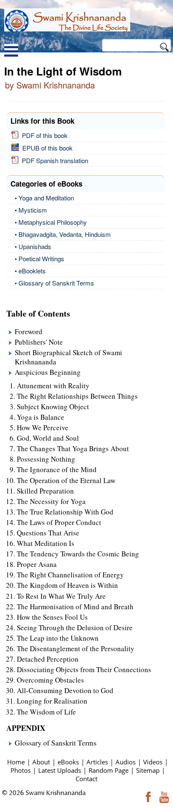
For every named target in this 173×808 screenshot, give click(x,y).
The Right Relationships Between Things (77, 396)
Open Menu (11, 51)
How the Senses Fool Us (52, 617)
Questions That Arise (48, 533)
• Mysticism (31, 209)
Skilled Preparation (45, 491)
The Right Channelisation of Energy (70, 574)
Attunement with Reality (53, 385)
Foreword (28, 331)
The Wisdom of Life (46, 712)
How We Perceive (42, 427)
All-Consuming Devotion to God (65, 690)
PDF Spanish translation (53, 160)
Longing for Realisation (52, 701)
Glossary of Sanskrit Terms (56, 743)
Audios (125, 762)
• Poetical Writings (39, 258)
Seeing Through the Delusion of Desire (75, 627)
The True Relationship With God (65, 512)
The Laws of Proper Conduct (59, 522)
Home (16, 762)
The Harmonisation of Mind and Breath (75, 606)
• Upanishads (33, 246)
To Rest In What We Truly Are (61, 596)
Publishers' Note (39, 342)
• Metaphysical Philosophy (51, 222)
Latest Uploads (59, 770)
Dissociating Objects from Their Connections (84, 669)
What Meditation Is (45, 543)
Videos (153, 762)
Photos (20, 770)
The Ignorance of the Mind (57, 469)
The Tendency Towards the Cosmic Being (78, 554)
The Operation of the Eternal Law (66, 480)
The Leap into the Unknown (58, 638)
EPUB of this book (46, 147)
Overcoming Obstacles (50, 680)
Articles (97, 762)
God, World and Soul (48, 438)
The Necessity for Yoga (51, 501)
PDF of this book (43, 135)
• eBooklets (30, 270)
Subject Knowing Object (53, 406)
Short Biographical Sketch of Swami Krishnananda (68, 357)
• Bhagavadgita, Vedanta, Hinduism (63, 234)
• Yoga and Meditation (44, 197)
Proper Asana (37, 564)
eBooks (68, 762)
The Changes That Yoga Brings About (73, 448)
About (41, 762)
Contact (86, 778)
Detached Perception (48, 659)
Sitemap (148, 770)
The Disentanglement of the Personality (75, 648)
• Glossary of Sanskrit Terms (54, 282)
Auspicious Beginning (48, 372)
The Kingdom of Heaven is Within (67, 585)
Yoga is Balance (40, 417)
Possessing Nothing (46, 459)
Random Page (108, 770)
